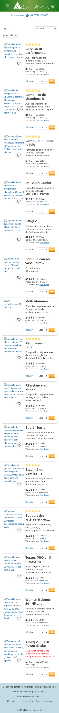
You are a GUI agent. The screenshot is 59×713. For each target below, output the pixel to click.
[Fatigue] (14, 232)
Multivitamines (37, 301)
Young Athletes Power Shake (37, 643)
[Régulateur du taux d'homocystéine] (14, 350)
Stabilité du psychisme (34, 471)
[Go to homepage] (20, 5)
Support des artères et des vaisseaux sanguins (36, 517)
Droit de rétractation (44, 687)
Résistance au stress (36, 387)
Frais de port (44, 74)
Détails (28, 81)
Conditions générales (13, 687)
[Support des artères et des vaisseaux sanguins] (14, 523)
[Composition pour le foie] (14, 148)
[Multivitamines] (14, 312)
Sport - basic (35, 427)
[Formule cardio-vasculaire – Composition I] (14, 270)
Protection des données (28, 696)
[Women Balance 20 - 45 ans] (14, 611)
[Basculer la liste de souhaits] (18, 63)
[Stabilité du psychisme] (14, 477)
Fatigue (31, 221)
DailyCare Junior (38, 183)
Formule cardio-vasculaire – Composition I (37, 261)
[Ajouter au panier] (52, 81)
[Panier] (52, 6)
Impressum (39, 691)
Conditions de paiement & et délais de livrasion (29, 701)
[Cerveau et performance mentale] (14, 56)
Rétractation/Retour (22, 691)
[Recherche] (36, 7)
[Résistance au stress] (14, 396)
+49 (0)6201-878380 (38, 15)
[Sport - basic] (14, 438)
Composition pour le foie (39, 142)
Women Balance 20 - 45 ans (38, 601)
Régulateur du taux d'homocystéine (37, 345)
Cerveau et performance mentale (35, 51)
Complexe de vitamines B (35, 96)
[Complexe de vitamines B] (14, 102)
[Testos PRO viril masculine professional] (14, 569)
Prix (4, 29)
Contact (29, 687)
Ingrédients (8, 35)
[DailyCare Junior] (14, 194)
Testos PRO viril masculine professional (38, 559)
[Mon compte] (47, 5)
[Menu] (7, 6)
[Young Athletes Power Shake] (14, 653)
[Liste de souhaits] (41, 6)
